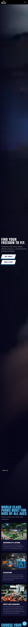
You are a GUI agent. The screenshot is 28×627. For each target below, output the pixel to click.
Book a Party (8, 262)
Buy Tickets (8, 256)
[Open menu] (25, 2)
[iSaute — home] (3, 2)
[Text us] (24, 623)
